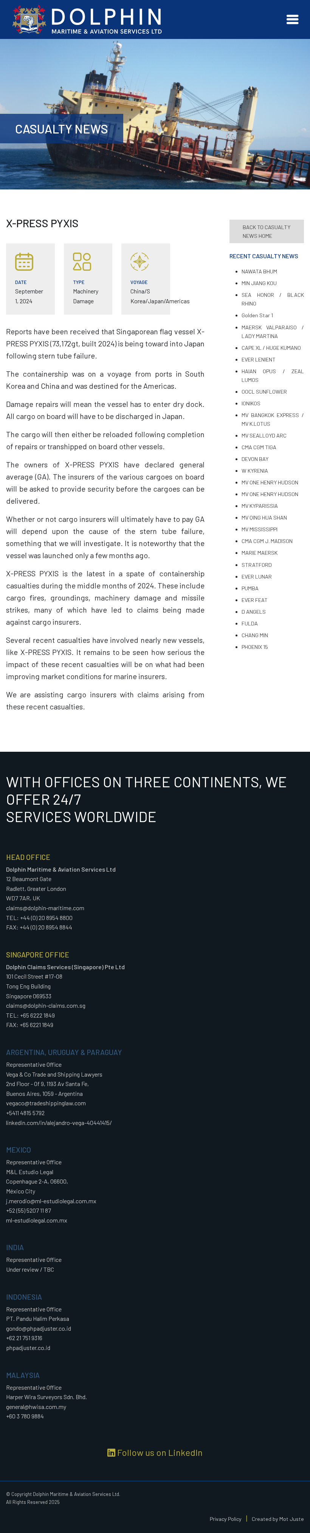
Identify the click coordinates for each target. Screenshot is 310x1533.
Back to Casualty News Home (266, 231)
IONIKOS (251, 403)
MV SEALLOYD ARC (264, 435)
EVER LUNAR (257, 576)
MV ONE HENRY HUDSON (270, 482)
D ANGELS (254, 611)
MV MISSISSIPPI (259, 529)
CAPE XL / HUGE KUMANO (271, 347)
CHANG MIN (255, 635)
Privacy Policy (226, 1519)
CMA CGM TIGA (259, 447)
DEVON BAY (255, 459)
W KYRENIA (255, 470)
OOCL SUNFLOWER (264, 391)
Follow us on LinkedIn (159, 1452)
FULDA (250, 623)
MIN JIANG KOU (259, 283)
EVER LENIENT (259, 359)
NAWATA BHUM (259, 271)
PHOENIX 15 (255, 647)
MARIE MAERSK (259, 552)
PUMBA (250, 588)
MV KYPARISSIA (260, 506)
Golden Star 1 (257, 315)
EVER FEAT (255, 600)
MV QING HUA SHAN (264, 517)
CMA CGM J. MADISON (267, 541)
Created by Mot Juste (278, 1519)
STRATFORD (257, 565)
